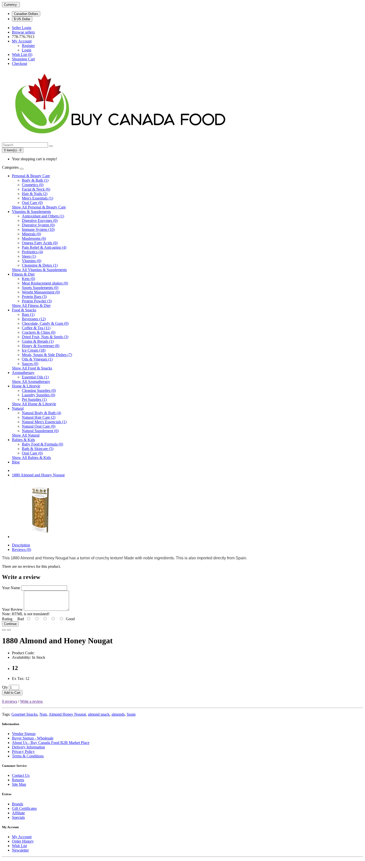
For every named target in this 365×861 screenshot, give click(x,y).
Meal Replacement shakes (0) (45, 283)
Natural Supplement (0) (40, 431)
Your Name (11, 588)
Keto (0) (28, 279)
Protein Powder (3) (37, 301)
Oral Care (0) (32, 203)
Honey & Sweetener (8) (40, 346)
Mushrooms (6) (34, 238)
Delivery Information (28, 747)
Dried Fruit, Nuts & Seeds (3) (45, 337)
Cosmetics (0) (32, 185)
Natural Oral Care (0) (38, 426)
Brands (17, 804)
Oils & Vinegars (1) (37, 359)
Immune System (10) (38, 229)
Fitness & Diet (23, 274)
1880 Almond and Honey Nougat (38, 475)
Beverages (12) (34, 319)
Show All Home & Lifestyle (34, 404)
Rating (7, 619)
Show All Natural (25, 435)
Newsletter (20, 850)
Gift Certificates (24, 808)
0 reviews (9, 701)
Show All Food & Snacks (32, 368)
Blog (16, 462)
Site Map (19, 784)
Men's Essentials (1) (37, 198)
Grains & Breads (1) (38, 341)
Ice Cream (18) (33, 350)
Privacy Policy (23, 751)
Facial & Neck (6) (36, 189)
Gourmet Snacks (24, 714)
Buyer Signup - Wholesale (32, 738)
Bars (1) (28, 314)
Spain (131, 714)
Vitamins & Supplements (31, 211)
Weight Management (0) (41, 292)
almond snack (99, 714)
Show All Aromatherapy (31, 381)
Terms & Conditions (28, 756)
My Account (22, 837)
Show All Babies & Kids (31, 457)
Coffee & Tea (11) (36, 328)
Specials (18, 817)
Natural (18, 408)
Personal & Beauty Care (31, 176)
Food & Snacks (24, 310)
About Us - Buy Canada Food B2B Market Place (50, 742)
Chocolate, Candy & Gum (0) (45, 323)
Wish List (19, 846)
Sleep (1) (29, 256)
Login (26, 50)
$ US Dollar (22, 19)
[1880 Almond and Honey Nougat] (40, 536)
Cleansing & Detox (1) (40, 265)
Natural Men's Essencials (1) (44, 422)
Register (28, 45)
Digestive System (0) (38, 225)
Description (21, 545)
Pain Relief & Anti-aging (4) (44, 247)
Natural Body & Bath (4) (41, 413)
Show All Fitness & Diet (31, 305)
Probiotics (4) (32, 252)
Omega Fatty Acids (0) (40, 243)
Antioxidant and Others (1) (43, 216)
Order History (23, 841)
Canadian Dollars (26, 14)
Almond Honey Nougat (67, 714)
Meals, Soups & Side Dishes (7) (47, 355)
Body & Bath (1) (35, 180)
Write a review (31, 701)
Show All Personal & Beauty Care (39, 207)
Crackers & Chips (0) (38, 332)
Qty (5, 687)
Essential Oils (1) (35, 377)
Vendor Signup (24, 734)
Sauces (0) (30, 364)
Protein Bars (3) (34, 296)
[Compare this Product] (9, 630)
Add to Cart (12, 693)
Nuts (43, 714)
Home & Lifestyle (26, 386)
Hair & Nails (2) (34, 194)
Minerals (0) (31, 234)
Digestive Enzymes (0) (40, 220)
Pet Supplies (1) (34, 399)
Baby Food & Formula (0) (42, 444)
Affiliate (18, 813)
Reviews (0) (21, 549)
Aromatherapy (23, 372)
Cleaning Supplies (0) (39, 390)
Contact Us (21, 775)
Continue (10, 624)
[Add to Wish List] (4, 630)
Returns (18, 780)
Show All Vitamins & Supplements (39, 270)
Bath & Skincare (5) (37, 449)
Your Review (12, 609)
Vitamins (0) (31, 261)
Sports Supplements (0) (40, 288)
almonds (118, 714)
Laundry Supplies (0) (38, 395)
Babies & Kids (23, 440)
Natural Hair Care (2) (38, 417)
